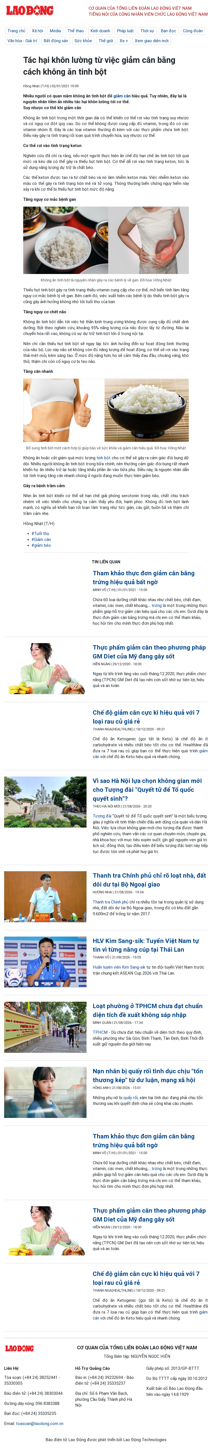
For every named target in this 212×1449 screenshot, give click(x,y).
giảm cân (122, 95)
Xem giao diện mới (152, 40)
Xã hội (37, 30)
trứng (157, 605)
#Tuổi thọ (40, 533)
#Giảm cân (41, 539)
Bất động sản (56, 40)
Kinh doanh (100, 30)
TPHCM (100, 1032)
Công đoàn (193, 30)
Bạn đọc (168, 30)
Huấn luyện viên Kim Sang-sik (119, 967)
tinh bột (103, 457)
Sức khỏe (83, 40)
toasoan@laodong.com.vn (39, 1423)
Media (55, 30)
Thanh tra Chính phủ (110, 902)
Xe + (124, 40)
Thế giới (106, 40)
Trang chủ (16, 30)
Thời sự (147, 30)
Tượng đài (102, 816)
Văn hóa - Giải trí (22, 40)
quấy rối (130, 1097)
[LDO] (45, 669)
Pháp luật (125, 30)
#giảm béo (41, 545)
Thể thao (75, 30)
